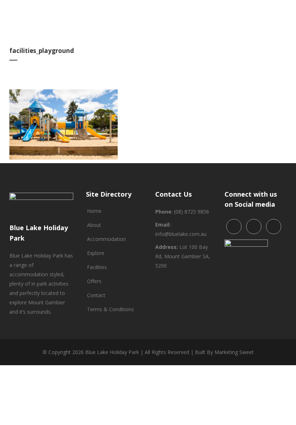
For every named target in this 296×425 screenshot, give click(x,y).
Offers (94, 281)
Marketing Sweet (234, 352)
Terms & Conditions (110, 309)
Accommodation (106, 239)
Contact (96, 295)
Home (94, 210)
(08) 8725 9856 (191, 211)
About (94, 225)
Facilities (97, 267)
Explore (95, 253)
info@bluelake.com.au (180, 234)
